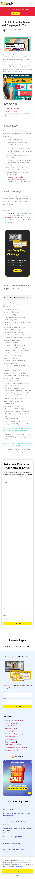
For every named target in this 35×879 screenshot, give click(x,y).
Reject (17, 875)
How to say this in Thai (13, 720)
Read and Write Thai (12, 726)
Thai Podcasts (10, 742)
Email (4, 615)
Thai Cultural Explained (13, 734)
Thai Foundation (10, 737)
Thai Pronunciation (11, 745)
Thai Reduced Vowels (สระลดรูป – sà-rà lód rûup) (17, 837)
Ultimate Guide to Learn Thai (15, 747)
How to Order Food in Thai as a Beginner (14, 849)
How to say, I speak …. (12, 111)
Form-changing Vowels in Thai (11, 843)
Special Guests (10, 731)
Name (4, 608)
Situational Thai (10, 728)
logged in (14, 646)
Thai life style (9, 739)
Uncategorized (10, 750)
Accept (17, 870)
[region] (17, 868)
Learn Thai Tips (10, 723)
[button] (30, 3)
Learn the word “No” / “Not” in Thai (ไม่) (14, 822)
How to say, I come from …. (14, 108)
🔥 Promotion (17, 757)
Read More (19, 866)
